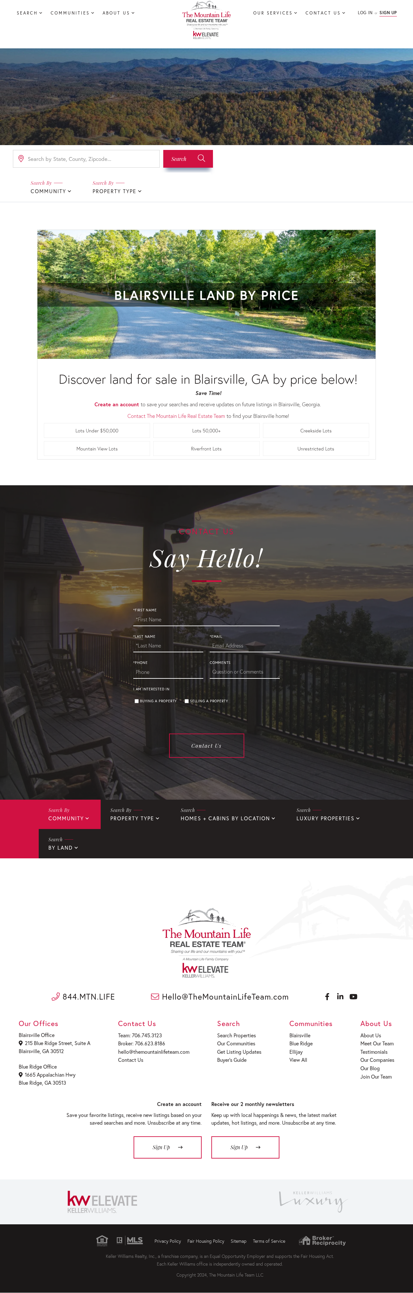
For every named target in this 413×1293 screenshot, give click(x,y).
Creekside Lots (316, 430)
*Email (216, 636)
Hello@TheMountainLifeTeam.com (224, 996)
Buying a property (158, 701)
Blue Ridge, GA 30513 (42, 1082)
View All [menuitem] (298, 1059)
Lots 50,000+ (206, 430)
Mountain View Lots (97, 448)
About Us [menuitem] (116, 13)
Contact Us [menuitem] (323, 13)
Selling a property (209, 701)
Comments (220, 662)
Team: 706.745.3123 (140, 1035)
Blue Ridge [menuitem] (301, 1043)
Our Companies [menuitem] (377, 1059)
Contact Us (206, 745)
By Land (60, 847)
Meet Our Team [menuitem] (377, 1043)
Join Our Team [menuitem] (376, 1076)
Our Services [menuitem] (273, 13)
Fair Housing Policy (205, 1241)
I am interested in (151, 689)
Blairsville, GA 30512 (41, 1051)
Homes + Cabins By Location (225, 818)
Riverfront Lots (206, 448)
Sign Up (388, 12)
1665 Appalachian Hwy (50, 1074)
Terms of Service (269, 1241)
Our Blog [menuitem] (370, 1068)
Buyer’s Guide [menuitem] (232, 1059)
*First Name (144, 610)
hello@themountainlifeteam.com (153, 1051)
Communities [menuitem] (70, 13)
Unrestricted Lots (315, 448)
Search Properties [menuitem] (236, 1035)
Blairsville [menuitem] (299, 1035)
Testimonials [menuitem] (374, 1051)
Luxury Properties (326, 818)
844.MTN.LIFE (87, 996)
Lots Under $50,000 (97, 430)
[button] (188, 159)
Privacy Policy (168, 1241)
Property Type (114, 191)
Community (48, 191)
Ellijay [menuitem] (296, 1051)
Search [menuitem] (27, 13)
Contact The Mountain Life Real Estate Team (176, 415)
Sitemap (239, 1241)
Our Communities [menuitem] (236, 1043)
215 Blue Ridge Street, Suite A (57, 1043)
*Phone (140, 662)
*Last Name (144, 636)
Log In (365, 12)
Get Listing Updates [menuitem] (239, 1051)
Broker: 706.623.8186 (141, 1043)
